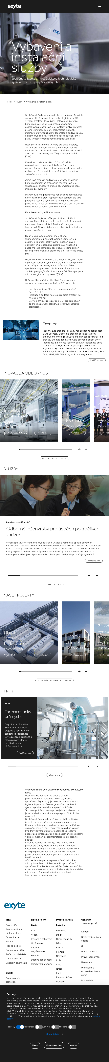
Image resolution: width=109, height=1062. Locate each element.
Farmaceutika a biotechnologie (14, 931)
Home (9, 102)
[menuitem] (14, 6)
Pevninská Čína (64, 977)
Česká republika (64, 939)
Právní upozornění (90, 957)
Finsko (59, 947)
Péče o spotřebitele (16, 954)
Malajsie (60, 981)
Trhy (8, 919)
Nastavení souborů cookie (91, 939)
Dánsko (60, 943)
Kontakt (85, 931)
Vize (33, 930)
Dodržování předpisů (41, 964)
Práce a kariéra (64, 919)
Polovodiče (11, 925)
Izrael (59, 968)
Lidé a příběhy (38, 919)
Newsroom (87, 962)
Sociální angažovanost (38, 949)
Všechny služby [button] (54, 584)
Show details (52, 1034)
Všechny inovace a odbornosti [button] (54, 458)
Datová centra (13, 958)
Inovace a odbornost (41, 939)
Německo (61, 956)
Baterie (9, 941)
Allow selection (54, 1045)
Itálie (58, 973)
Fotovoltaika (12, 937)
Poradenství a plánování (13, 980)
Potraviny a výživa (15, 950)
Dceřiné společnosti (41, 959)
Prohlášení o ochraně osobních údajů (90, 971)
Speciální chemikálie (16, 962)
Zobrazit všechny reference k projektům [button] (54, 680)
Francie (60, 951)
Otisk (84, 946)
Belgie (59, 934)
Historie (35, 955)
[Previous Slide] (89, 575)
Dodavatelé (87, 980)
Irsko (58, 964)
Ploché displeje (14, 945)
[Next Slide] (97, 575)
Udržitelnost (37, 943)
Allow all (73, 1045)
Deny (35, 1045)
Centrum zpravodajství (89, 921)
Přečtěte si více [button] (96, 360)
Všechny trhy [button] (54, 775)
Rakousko (61, 930)
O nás (34, 925)
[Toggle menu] (99, 6)
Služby (19, 102)
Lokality (60, 925)
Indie (58, 960)
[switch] (39, 1027)
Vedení (34, 934)
